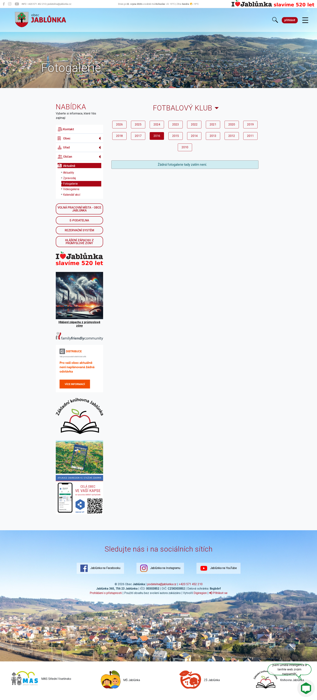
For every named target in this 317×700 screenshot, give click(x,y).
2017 (138, 136)
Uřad (66, 147)
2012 (231, 136)
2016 (157, 136)
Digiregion (200, 593)
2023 (175, 124)
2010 (185, 147)
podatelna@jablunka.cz (161, 584)
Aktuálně (69, 166)
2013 (213, 136)
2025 (138, 124)
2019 (250, 124)
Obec (66, 138)
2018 (119, 136)
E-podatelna (79, 220)
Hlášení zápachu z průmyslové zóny (79, 241)
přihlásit (289, 20)
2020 (231, 124)
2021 (213, 124)
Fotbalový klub (182, 108)
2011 (250, 136)
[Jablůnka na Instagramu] (9, 4)
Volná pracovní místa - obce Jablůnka (79, 209)
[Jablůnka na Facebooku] (4, 4)
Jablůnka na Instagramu (164, 568)
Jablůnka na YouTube (223, 568)
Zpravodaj (69, 178)
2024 (157, 124)
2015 (175, 136)
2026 (119, 124)
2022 (194, 124)
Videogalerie (71, 189)
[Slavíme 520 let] (273, 6)
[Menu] (305, 20)
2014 (194, 136)
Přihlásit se (219, 593)
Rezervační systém (79, 230)
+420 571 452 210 (191, 584)
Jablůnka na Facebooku (105, 568)
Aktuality (68, 172)
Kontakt (68, 129)
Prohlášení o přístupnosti (106, 593)
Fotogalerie (70, 183)
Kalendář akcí (71, 194)
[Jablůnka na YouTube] (17, 4)
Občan (67, 156)
